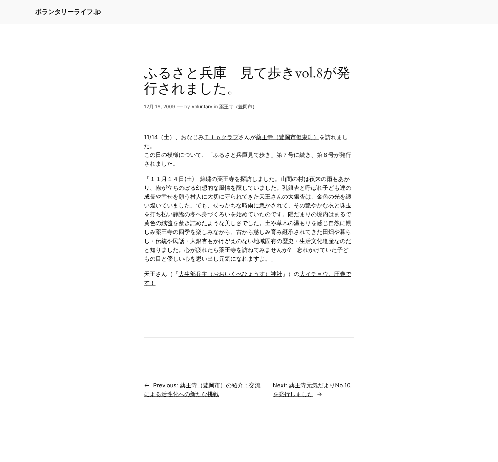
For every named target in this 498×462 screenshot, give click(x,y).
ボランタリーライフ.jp (68, 11)
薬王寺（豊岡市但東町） (287, 137)
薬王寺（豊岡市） (238, 106)
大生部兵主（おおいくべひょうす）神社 (230, 274)
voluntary (202, 106)
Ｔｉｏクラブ (221, 137)
